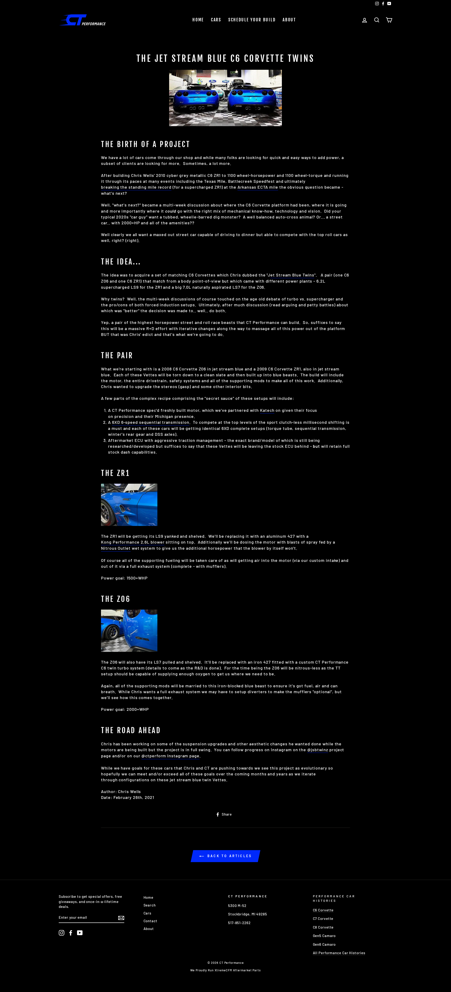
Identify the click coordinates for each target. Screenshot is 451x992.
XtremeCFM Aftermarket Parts (238, 970)
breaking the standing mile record (136, 187)
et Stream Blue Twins (292, 274)
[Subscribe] (121, 918)
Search (150, 905)
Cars (216, 19)
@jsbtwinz (317, 749)
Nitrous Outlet (116, 548)
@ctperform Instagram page (170, 755)
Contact (150, 921)
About (289, 19)
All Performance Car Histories (339, 953)
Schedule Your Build (252, 19)
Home (198, 19)
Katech (267, 410)
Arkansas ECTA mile (257, 187)
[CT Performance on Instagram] (61, 933)
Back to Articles (229, 856)
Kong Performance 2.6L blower (132, 542)
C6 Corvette (323, 910)
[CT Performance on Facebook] (71, 933)
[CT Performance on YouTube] (80, 933)
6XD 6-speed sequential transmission (150, 422)
